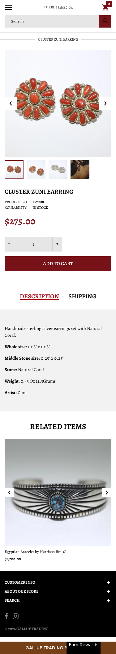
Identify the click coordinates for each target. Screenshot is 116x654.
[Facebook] (7, 617)
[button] (58, 648)
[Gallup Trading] (58, 8)
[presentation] (9, 492)
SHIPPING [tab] (82, 296)
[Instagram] (16, 617)
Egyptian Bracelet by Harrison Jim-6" (35, 551)
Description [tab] (39, 296)
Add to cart (58, 263)
